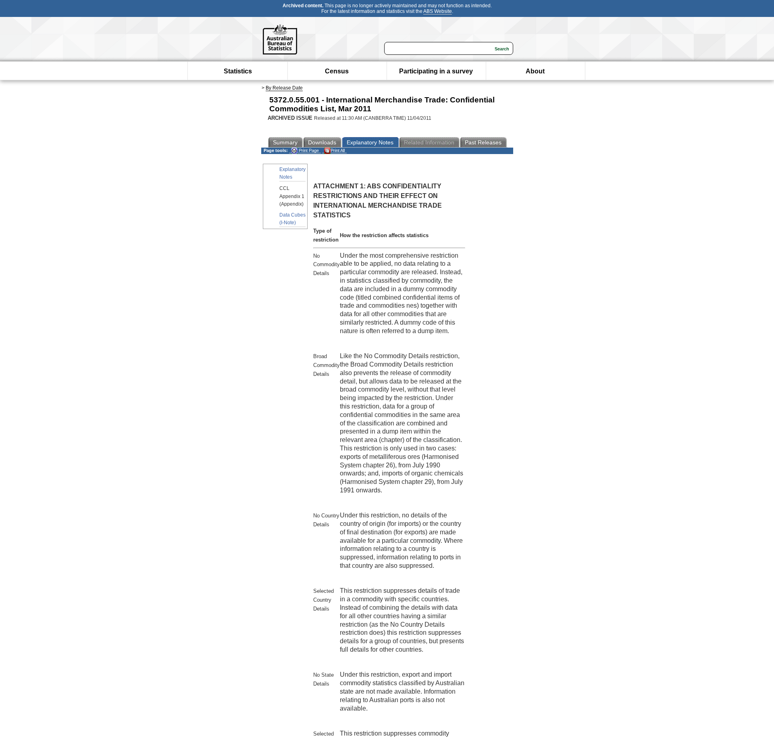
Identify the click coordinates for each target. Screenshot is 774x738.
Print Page (308, 150)
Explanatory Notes (292, 173)
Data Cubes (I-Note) (292, 218)
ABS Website (437, 11)
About (535, 71)
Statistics (238, 71)
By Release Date (284, 88)
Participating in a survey (436, 71)
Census (337, 71)
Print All (338, 150)
